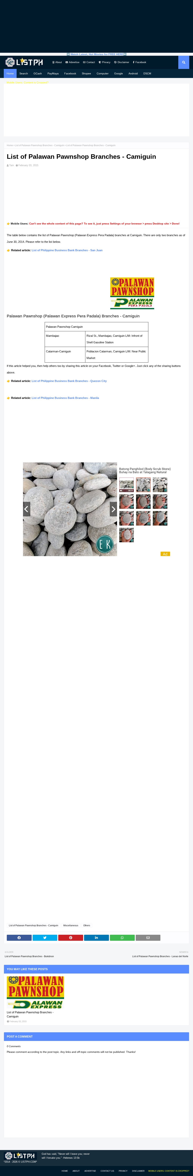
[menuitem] (27, 82)
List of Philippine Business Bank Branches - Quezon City (69, 381)
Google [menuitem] (118, 73)
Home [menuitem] (10, 73)
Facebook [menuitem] (70, 73)
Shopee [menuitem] (86, 73)
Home (10, 145)
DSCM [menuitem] (147, 73)
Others (86, 925)
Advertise (74, 62)
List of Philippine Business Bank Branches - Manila (65, 397)
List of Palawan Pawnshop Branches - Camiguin (39, 145)
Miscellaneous (70, 925)
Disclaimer (123, 62)
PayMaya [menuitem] (53, 73)
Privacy (106, 62)
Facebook (141, 62)
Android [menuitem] (133, 73)
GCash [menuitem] (38, 73)
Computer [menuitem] (103, 73)
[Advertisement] (96, 26)
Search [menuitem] (23, 73)
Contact (91, 62)
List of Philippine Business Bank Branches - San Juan (67, 250)
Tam (11, 165)
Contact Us (107, 1171)
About (58, 62)
